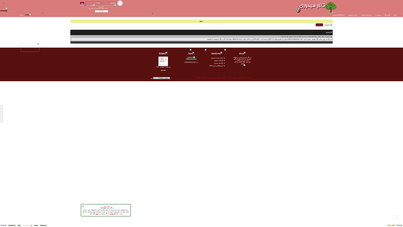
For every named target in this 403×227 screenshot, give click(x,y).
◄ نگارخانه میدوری (219, 63)
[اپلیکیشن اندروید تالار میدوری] (242, 65)
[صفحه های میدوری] (1, 109)
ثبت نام (88, 5)
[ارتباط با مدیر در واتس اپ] (5, 8)
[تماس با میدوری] (1, 117)
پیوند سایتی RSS (206, 78)
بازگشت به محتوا (221, 78)
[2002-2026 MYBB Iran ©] (186, 49)
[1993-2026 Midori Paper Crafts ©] (223, 49)
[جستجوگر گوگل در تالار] (28, 14)
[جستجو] (1, 120)
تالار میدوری (328, 25)
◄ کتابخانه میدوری (219, 60)
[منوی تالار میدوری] (1, 107)
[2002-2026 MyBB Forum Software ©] (204, 49)
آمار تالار (197, 78)
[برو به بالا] (398, 217)
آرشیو (213, 78)
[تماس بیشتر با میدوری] (1, 115)
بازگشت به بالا (232, 78)
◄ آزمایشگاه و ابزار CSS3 (217, 66)
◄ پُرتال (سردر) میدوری (218, 58)
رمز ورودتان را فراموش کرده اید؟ (105, 5)
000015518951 (191, 59)
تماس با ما (249, 78)
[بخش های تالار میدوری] (1, 112)
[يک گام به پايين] (394, 217)
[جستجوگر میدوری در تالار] (33, 14)
